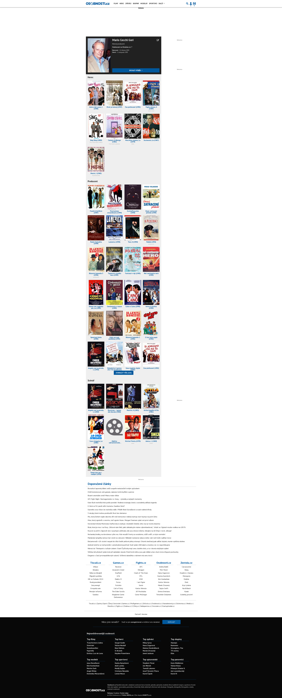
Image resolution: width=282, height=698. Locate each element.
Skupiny (136, 3)
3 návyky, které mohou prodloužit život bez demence (107, 513)
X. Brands (118, 651)
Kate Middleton (177, 663)
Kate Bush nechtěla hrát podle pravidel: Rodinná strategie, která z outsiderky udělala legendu (122, 502)
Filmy (116, 3)
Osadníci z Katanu (186, 573)
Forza (118, 582)
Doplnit (171, 622)
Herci (122, 3)
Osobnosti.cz (163, 562)
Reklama (110, 693)
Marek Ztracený (164, 585)
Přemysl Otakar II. (178, 668)
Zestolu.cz (186, 562)
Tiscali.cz (95, 562)
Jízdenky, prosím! (186, 594)
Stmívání (90, 645)
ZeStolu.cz (147, 603)
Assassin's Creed (118, 570)
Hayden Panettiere (122, 653)
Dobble (186, 579)
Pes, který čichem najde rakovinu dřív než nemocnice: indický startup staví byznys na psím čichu (122, 517)
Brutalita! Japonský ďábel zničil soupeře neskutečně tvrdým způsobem (113, 488)
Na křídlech (186, 588)
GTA (118, 576)
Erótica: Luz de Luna (95, 653)
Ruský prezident (95, 582)
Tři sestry (175, 651)
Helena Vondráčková (151, 648)
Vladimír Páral (148, 663)
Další (161, 3)
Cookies (116, 693)
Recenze (118, 567)
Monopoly (186, 576)
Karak (186, 591)
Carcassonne (186, 567)
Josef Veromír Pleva (151, 671)
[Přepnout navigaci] (191, 3)
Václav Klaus (176, 666)
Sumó (141, 585)
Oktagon (141, 570)
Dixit (186, 582)
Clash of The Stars (141, 573)
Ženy (110, 603)
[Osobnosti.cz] (97, 3)
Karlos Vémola (140, 588)
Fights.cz (141, 562)
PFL (141, 576)
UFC (141, 567)
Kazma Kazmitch (163, 576)
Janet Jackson (148, 653)
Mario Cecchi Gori (123, 40)
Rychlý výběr (135, 70)
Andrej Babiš (163, 567)
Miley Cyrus (147, 643)
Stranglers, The (177, 648)
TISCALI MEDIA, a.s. (127, 695)
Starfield (118, 573)
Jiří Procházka (141, 591)
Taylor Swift (163, 588)
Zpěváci (128, 3)
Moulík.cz (111, 606)
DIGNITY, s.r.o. (147, 695)
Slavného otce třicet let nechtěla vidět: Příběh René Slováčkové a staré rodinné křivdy (119, 509)
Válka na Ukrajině (95, 573)
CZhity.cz (135, 606)
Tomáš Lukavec (149, 668)
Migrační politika (95, 576)
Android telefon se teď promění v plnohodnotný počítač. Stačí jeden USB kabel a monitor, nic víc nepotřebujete (129, 545)
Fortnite (118, 585)
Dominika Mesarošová (95, 674)
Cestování (117, 603)
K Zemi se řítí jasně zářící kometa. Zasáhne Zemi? (106, 506)
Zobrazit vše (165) (124, 373)
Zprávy (99, 603)
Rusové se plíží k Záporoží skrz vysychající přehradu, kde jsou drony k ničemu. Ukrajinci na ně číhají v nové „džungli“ (130, 531)
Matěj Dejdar (120, 668)
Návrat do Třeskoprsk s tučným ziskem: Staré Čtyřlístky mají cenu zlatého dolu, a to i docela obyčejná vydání (128, 548)
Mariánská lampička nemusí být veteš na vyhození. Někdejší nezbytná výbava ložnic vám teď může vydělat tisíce (129, 538)
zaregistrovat (136, 622)
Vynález (95, 594)
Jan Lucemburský (177, 671)
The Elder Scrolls (118, 591)
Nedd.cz (189, 603)
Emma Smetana (164, 591)
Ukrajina (95, 570)
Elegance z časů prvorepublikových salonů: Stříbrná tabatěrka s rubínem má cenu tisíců (120, 555)
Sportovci (153, 3)
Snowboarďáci (92, 648)
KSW (141, 579)
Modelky (143, 3)
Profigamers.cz (135, 603)
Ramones (174, 645)
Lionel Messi (120, 674)
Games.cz (118, 562)
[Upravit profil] (158, 40)
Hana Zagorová (163, 573)
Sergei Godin (120, 643)
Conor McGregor (141, 594)
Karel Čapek (147, 674)
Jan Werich (147, 666)
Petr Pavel (164, 570)
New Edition (119, 648)
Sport (105, 603)
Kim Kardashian (163, 579)
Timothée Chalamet (163, 594)
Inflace (95, 567)
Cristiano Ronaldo (122, 671)
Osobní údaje (124, 693)
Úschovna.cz (180, 603)
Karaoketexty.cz (169, 603)
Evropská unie (95, 588)
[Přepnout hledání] (187, 3)
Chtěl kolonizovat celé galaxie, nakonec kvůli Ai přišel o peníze (111, 492)
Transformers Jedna (95, 643)
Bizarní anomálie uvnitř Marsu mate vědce (103, 495)
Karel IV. (174, 674)
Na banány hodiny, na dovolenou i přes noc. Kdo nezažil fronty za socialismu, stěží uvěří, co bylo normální (126, 534)
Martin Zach (91, 668)
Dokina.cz (127, 606)
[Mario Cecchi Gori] (99, 55)
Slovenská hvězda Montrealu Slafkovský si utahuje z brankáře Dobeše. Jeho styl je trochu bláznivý (124, 524)
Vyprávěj (90, 651)
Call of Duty (118, 588)
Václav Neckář (120, 645)
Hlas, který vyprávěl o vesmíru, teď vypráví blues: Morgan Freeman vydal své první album (121, 520)
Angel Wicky (91, 671)
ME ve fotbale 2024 (95, 579)
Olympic (174, 643)
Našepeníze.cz (145, 606)
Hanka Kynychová (122, 663)
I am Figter (141, 582)
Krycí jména (186, 585)
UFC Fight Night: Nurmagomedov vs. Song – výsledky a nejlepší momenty (115, 499)
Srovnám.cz (156, 606)
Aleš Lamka (119, 666)
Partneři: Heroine (141, 614)
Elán (172, 653)
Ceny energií (95, 585)
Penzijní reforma (95, 591)
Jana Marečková (93, 663)
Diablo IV (118, 579)
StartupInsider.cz (168, 606)
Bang (186, 570)
